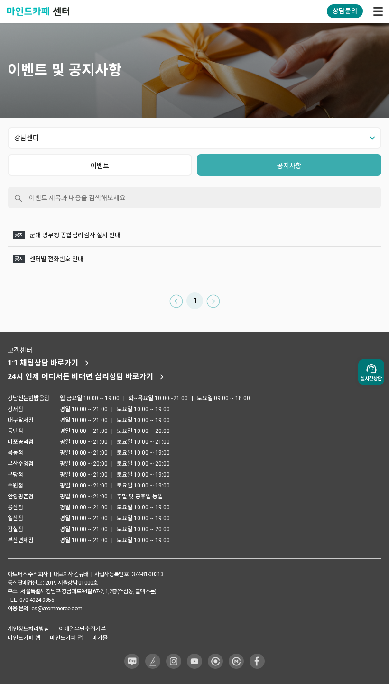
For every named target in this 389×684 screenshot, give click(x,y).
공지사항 (289, 165)
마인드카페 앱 (66, 638)
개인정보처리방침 (28, 629)
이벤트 (100, 165)
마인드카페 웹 (24, 638)
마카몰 (100, 638)
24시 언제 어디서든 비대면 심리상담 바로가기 (81, 376)
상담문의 (345, 11)
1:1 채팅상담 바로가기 (43, 362)
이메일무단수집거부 (82, 629)
